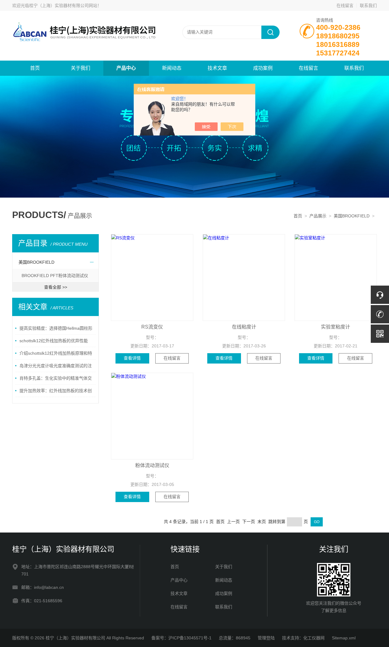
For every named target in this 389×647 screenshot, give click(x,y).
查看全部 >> (55, 287)
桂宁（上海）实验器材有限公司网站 (63, 5)
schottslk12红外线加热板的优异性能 (53, 340)
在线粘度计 (244, 326)
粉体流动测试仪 (152, 465)
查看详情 (132, 358)
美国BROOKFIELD (352, 215)
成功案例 (263, 68)
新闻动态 (171, 68)
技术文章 (217, 68)
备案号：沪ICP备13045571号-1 (181, 637)
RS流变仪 (152, 326)
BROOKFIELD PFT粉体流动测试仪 (55, 275)
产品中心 (126, 68)
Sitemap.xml (344, 637)
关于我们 (80, 68)
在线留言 (344, 5)
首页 (35, 68)
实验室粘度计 (335, 326)
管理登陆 (266, 637)
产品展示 (317, 215)
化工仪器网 (314, 637)
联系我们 (368, 5)
